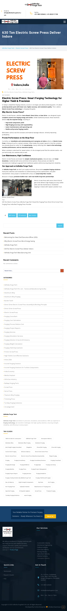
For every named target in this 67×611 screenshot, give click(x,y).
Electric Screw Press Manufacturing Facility (32, 456)
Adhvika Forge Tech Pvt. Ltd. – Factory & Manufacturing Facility (25, 289)
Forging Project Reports (12, 328)
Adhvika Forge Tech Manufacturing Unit (17, 253)
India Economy (9, 371)
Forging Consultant (10, 316)
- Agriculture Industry (43, 554)
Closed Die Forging (42, 447)
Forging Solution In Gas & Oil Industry (17, 340)
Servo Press (8, 391)
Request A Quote (9, 575)
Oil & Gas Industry (10, 379)
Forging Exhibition (24, 464)
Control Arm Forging (10, 451)
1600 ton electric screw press (13, 438)
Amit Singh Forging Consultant (13, 447)
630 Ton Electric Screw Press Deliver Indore (18, 249)
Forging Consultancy (19, 460)
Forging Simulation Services (13, 336)
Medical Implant (9, 375)
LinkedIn (33, 215)
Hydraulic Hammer (24, 486)
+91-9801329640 (46, 585)
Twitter (13, 215)
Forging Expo (37, 464)
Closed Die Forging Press (39, 202)
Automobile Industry (43, 543)
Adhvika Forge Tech (26, 202)
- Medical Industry (42, 556)
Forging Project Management (38, 469)
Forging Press (6, 204)
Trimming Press (9, 399)
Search (60, 226)
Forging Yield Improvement (13, 348)
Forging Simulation (41, 473)
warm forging (27, 495)
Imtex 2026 (8, 360)
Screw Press (8, 387)
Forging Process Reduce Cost (14, 324)
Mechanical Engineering (44, 545)
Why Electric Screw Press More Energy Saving (19, 241)
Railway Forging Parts (11, 383)
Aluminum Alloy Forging (12, 297)
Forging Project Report (11, 473)
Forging (7, 460)
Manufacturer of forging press (42, 486)
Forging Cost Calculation (12, 320)
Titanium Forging (50, 491)
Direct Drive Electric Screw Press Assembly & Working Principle (25, 305)
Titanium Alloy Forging (11, 395)
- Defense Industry (42, 547)
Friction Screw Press (11, 352)
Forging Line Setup (51, 464)
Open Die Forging (9, 491)
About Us (50, 516)
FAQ (5, 579)
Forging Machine (9, 469)
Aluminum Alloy (9, 293)
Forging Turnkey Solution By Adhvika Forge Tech (18, 478)
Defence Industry (25, 451)
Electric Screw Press (8, 197)
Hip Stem (40, 482)
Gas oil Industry (9, 482)
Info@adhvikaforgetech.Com (49, 590)
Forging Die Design (10, 464)
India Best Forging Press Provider (21, 204)
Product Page (14, 550)
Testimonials (7, 571)
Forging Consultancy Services (38, 460)
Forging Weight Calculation (13, 344)
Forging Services (9, 332)
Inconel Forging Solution (12, 364)
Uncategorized (9, 407)
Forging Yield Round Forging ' (43, 478)
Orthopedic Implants (24, 491)
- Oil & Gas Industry (43, 549)
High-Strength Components (26, 482)
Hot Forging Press (10, 486)
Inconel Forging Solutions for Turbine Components (21, 367)
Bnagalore (29, 447)
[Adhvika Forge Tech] (33, 4)
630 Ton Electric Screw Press (11, 202)
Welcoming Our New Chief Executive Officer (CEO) (20, 237)
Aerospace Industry (46, 438)
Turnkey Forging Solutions (13, 403)
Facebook (23, 215)
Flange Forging (53, 456)
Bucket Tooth (8, 301)
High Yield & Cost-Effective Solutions (16, 356)
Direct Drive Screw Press (55, 202)
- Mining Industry (42, 552)
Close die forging (55, 447)
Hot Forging (51, 482)
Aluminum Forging (40, 443)
